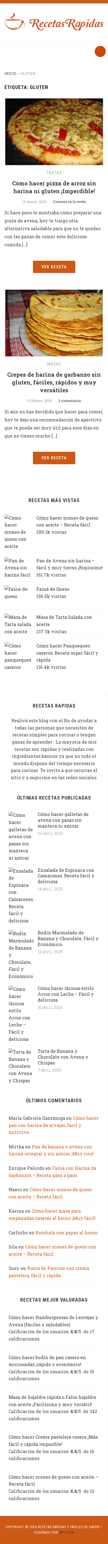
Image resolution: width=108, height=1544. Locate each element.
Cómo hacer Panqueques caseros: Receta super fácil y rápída (67, 653)
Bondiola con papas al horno (66, 1232)
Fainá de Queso (52, 589)
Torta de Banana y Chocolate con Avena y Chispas (63, 1057)
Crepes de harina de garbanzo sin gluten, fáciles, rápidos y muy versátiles (54, 382)
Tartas (54, 172)
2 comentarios (69, 400)
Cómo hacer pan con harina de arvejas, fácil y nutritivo (54, 1125)
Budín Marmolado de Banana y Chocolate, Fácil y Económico (68, 938)
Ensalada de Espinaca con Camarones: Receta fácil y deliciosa (66, 876)
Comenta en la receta (69, 201)
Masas (54, 364)
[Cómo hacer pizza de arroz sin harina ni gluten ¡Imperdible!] (54, 131)
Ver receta (54, 267)
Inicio (10, 73)
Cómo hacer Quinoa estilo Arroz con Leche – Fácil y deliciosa (66, 994)
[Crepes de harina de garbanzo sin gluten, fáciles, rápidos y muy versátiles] (54, 323)
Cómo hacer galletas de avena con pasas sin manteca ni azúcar (63, 820)
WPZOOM (66, 1533)
